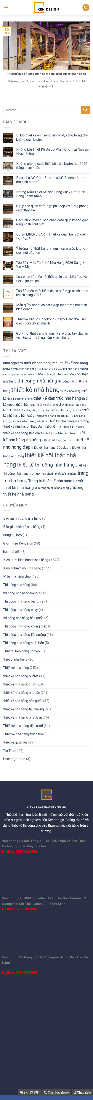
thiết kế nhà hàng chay (19, 684)
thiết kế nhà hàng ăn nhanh (59, 433)
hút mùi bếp (12, 552)
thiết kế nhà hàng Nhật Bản (23, 426)
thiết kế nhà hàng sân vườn (64, 426)
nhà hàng (42, 368)
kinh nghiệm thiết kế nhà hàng (27, 363)
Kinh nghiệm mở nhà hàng (22, 568)
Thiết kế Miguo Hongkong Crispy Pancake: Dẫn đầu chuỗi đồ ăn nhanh (51, 321)
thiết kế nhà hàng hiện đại (66, 410)
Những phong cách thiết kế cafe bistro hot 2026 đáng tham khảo (51, 166)
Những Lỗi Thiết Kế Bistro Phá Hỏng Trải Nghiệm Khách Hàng (52, 151)
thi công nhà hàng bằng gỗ (22, 593)
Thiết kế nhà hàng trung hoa (23, 734)
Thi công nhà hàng (16, 585)
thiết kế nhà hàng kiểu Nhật (32, 421)
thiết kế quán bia (15, 742)
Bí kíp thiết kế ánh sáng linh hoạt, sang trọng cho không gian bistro (52, 137)
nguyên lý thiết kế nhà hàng (19, 368)
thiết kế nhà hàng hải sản (21, 693)
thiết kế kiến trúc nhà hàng (57, 398)
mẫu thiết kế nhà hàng (70, 363)
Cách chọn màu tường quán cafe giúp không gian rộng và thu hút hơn (52, 222)
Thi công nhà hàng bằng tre (23, 601)
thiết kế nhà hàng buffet (20, 676)
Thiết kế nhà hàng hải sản (50, 415)
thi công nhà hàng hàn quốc (23, 618)
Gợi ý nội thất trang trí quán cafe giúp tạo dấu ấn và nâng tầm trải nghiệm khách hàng (52, 335)
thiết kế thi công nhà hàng (46, 465)
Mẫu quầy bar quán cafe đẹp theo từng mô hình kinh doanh (51, 307)
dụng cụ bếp (12, 535)
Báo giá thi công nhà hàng (22, 518)
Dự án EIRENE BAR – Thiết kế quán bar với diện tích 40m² (51, 236)
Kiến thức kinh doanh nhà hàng (25, 560)
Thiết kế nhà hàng (16, 668)
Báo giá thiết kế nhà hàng (21, 527)
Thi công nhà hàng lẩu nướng (24, 635)
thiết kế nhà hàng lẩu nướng (23, 709)
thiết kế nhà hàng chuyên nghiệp (30, 410)
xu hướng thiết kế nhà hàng (52, 488)
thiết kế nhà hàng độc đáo (50, 448)
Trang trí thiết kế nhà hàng (50, 481)
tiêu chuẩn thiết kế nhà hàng (59, 473)
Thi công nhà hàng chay (20, 610)
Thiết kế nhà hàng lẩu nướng (68, 421)
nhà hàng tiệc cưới (44, 374)
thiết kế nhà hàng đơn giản (57, 440)
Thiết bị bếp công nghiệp (21, 651)
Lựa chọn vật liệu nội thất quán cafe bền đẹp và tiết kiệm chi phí (51, 279)
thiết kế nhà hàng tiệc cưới (22, 433)
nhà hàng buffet (58, 369)
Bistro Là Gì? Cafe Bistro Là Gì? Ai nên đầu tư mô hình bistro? (50, 180)
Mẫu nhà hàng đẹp (17, 576)
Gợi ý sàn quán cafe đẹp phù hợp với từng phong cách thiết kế (52, 208)
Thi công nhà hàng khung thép (25, 626)
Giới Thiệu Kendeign (18, 543)
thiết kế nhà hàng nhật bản (22, 717)
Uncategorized (14, 759)
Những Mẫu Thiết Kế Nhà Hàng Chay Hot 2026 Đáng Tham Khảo (50, 194)
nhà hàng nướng (78, 368)
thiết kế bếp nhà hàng (20, 398)
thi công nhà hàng (37, 381)
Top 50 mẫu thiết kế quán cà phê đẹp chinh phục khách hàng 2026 (52, 293)
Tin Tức (8, 751)
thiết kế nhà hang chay (50, 404)
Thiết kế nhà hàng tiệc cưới (23, 726)
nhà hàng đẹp (66, 374)
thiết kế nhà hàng (35, 389)
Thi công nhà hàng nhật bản (23, 643)
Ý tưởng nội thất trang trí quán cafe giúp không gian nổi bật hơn (50, 250)
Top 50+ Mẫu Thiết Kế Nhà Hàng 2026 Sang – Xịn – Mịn (50, 265)
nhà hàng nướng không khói (17, 374)
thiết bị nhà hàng (70, 391)
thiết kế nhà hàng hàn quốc (22, 701)
